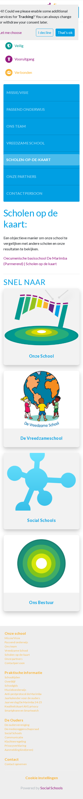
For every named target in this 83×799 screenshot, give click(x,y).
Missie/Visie (17, 92)
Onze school (15, 633)
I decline (44, 32)
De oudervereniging (17, 725)
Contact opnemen (16, 764)
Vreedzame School (25, 143)
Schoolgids (11, 685)
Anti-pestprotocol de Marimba (23, 694)
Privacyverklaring (15, 745)
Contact (12, 759)
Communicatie (14, 737)
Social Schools (13, 733)
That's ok (65, 32)
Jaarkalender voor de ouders (22, 698)
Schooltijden (12, 677)
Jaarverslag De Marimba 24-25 (23, 702)
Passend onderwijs (25, 109)
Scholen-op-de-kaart (28, 159)
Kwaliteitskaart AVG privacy (21, 706)
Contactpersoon (24, 193)
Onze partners (21, 176)
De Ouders (14, 720)
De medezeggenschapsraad (22, 729)
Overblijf (10, 681)
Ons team (16, 126)
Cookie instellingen (41, 777)
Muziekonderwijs (15, 689)
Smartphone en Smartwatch (22, 710)
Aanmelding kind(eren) (19, 749)
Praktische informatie (23, 672)
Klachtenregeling (15, 741)
